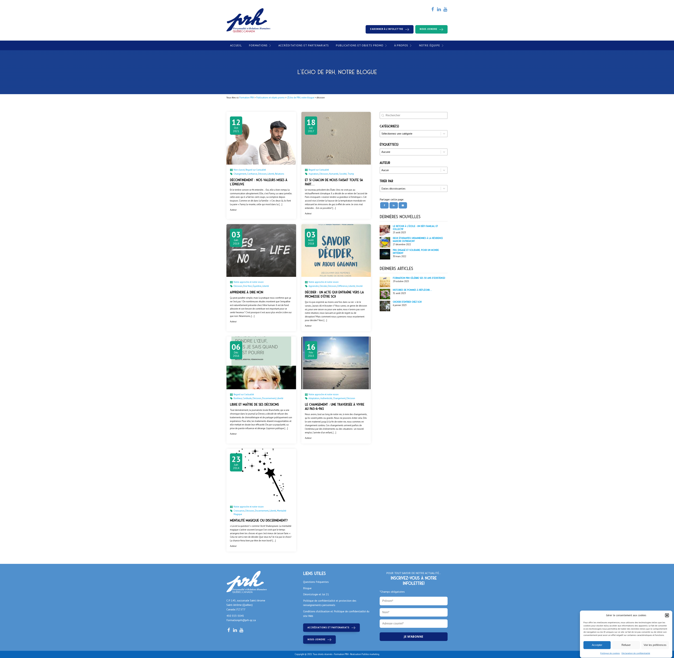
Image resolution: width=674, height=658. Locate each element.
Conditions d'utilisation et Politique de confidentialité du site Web (336, 614)
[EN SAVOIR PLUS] (261, 138)
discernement (269, 398)
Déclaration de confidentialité (636, 653)
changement (240, 173)
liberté (270, 173)
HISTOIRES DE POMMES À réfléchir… (412, 290)
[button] (667, 615)
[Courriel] (403, 205)
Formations (258, 45)
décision (262, 173)
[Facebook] (384, 205)
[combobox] (410, 188)
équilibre (257, 286)
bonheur (238, 398)
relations (279, 173)
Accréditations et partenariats (303, 45)
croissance (239, 510)
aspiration (314, 173)
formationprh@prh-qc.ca (241, 620)
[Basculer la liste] (444, 188)
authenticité (326, 398)
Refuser (626, 645)
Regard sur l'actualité (256, 169)
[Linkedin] (393, 205)
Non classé (239, 169)
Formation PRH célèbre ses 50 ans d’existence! (419, 278)
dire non (247, 286)
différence (342, 286)
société (343, 173)
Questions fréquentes (316, 582)
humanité (333, 173)
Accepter (597, 645)
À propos (401, 45)
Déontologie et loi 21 (316, 594)
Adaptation (314, 398)
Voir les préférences (655, 645)
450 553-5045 (235, 615)
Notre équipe (429, 45)
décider (323, 286)
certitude (247, 398)
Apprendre (314, 286)
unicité (359, 286)
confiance (252, 173)
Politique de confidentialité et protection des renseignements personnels (329, 603)
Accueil (236, 45)
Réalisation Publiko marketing (364, 654)
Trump (351, 173)
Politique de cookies (610, 653)
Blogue (307, 588)
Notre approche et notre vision (249, 282)
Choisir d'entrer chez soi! (407, 302)
